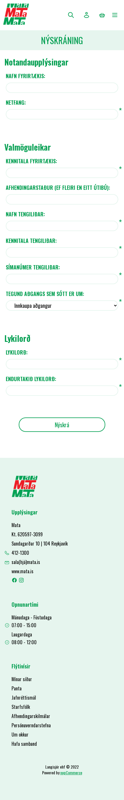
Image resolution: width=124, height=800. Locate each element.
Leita (71, 15)
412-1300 (20, 552)
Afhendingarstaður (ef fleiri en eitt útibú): (58, 187)
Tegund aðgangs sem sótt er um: (45, 293)
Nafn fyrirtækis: (25, 76)
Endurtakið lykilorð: (31, 379)
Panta (17, 688)
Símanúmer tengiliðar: (33, 267)
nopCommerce (71, 772)
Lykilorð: (17, 352)
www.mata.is (22, 571)
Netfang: (16, 102)
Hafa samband (24, 743)
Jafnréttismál (24, 697)
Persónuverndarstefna (31, 725)
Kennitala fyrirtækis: (31, 161)
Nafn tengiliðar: (25, 214)
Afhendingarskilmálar (31, 716)
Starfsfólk (21, 706)
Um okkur (20, 734)
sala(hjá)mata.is (26, 562)
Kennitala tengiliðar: (31, 240)
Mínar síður (22, 679)
